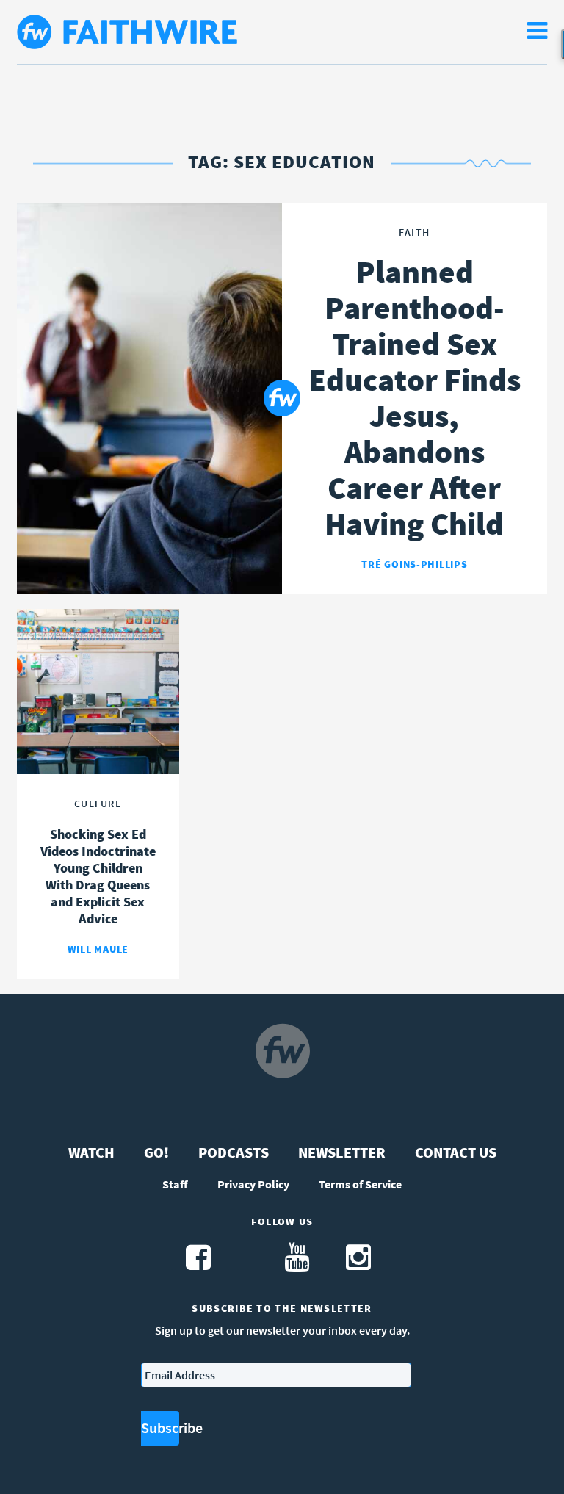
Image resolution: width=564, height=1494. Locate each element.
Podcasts (233, 1152)
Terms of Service (360, 1184)
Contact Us (455, 1152)
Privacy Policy (253, 1184)
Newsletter (342, 1152)
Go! (156, 1152)
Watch (91, 1152)
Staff (175, 1184)
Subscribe (160, 1427)
